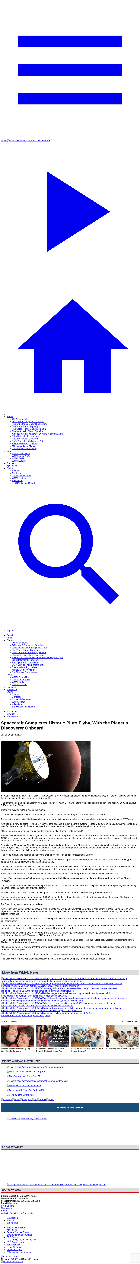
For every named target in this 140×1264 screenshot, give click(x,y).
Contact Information (21, 475)
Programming (7, 1206)
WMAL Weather (19, 461)
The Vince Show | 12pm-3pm (26, 426)
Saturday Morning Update (24, 443)
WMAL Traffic (18, 458)
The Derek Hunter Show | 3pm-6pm (29, 429)
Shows (10, 416)
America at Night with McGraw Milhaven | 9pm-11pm (37, 434)
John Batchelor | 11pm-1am (25, 436)
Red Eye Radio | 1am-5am (25, 439)
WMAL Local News (21, 456)
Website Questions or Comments (17, 1213)
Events (15, 471)
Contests (16, 473)
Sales (4, 1211)
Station (10, 468)
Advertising (12, 466)
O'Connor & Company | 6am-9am (28, 421)
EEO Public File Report (23, 483)
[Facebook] (12, 711)
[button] (17, 1040)
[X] (10, 714)
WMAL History (19, 478)
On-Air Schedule (20, 419)
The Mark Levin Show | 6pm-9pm (28, 431)
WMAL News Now (21, 453)
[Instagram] (12, 716)
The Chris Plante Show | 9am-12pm (29, 424)
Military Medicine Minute (24, 446)
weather (70, 1180)
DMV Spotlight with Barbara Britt (27, 441)
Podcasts (11, 463)
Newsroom (6, 1208)
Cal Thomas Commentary (24, 448)
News (9, 451)
